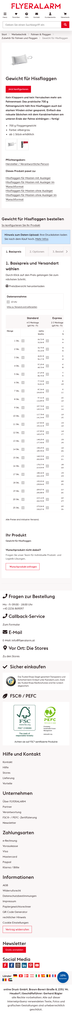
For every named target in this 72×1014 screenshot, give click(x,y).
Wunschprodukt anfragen (23, 566)
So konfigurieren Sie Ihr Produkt (21, 225)
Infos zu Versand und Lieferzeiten (22, 307)
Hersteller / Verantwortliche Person (27, 164)
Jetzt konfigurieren (18, 89)
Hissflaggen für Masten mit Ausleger (28, 178)
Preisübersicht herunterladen (26, 286)
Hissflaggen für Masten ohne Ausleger (29, 190)
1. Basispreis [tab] (13, 251)
